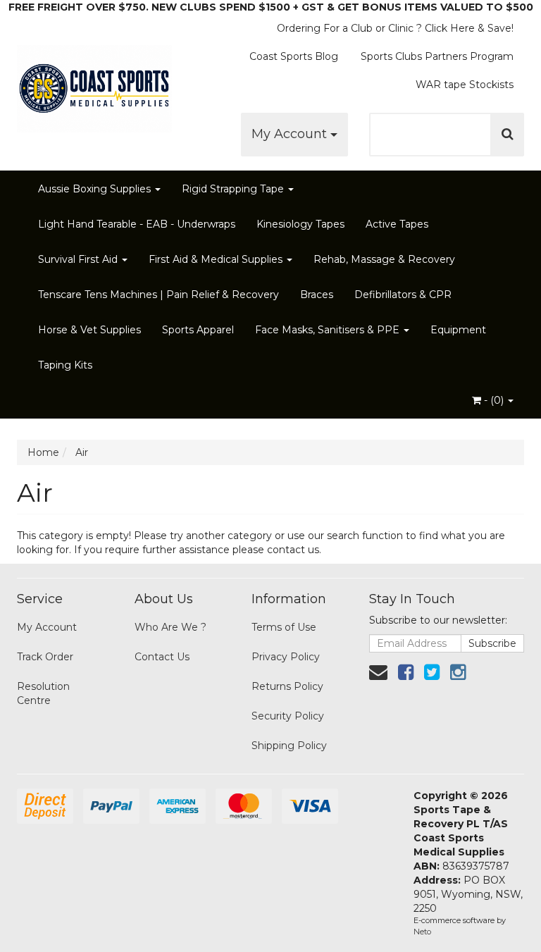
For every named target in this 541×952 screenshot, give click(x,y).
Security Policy (287, 716)
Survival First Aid (79, 259)
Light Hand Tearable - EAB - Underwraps (136, 224)
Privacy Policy (285, 656)
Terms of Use (283, 627)
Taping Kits (65, 365)
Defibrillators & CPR (403, 294)
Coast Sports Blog (293, 56)
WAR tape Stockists (465, 84)
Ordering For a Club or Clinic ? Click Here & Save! (395, 28)
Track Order (45, 656)
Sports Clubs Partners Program (437, 56)
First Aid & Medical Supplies (217, 259)
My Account (290, 134)
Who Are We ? (170, 627)
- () (493, 400)
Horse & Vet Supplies (89, 329)
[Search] (507, 134)
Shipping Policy (289, 745)
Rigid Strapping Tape (234, 189)
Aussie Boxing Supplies (96, 189)
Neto (422, 931)
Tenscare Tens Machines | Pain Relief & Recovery (158, 294)
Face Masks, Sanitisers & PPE (328, 329)
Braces (316, 294)
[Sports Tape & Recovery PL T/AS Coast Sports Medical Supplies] (94, 84)
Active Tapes (397, 224)
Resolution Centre (43, 693)
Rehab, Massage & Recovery (384, 259)
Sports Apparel (198, 329)
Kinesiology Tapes (300, 224)
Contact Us (162, 656)
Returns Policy (287, 686)
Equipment (458, 329)
